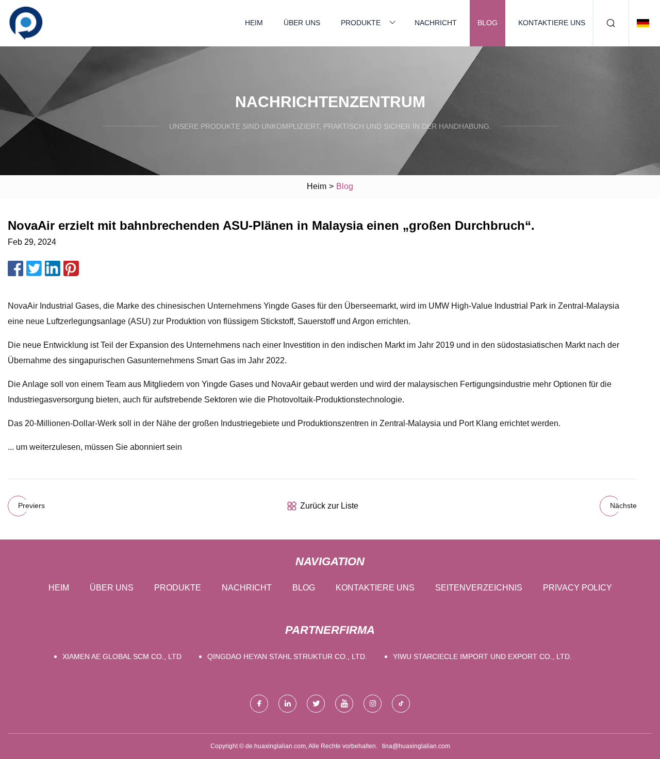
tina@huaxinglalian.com (416, 746)
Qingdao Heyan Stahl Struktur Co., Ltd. (287, 656)
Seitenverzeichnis (478, 587)
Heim (254, 23)
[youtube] (344, 704)
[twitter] (316, 704)
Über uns (302, 23)
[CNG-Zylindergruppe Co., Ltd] (26, 23)
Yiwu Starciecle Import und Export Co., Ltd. (482, 656)
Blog (487, 23)
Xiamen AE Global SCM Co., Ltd (122, 656)
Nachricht (436, 23)
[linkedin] (287, 704)
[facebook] (259, 704)
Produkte (361, 23)
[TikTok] (401, 704)
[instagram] (373, 704)
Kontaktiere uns (551, 23)
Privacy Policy (577, 587)
